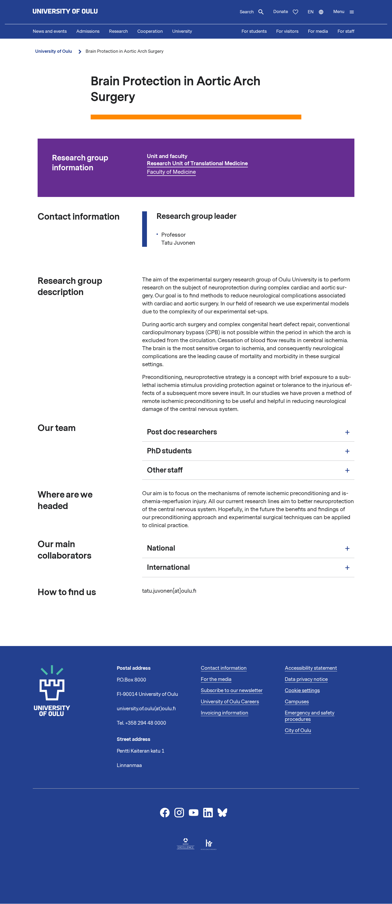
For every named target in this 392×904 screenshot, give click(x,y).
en (318, 16)
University (182, 31)
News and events (50, 31)
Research (118, 31)
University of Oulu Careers (230, 701)
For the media (216, 679)
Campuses (297, 701)
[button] (344, 12)
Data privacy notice (306, 679)
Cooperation (150, 31)
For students (254, 31)
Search (247, 12)
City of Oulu (298, 730)
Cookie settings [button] (302, 690)
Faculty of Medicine (171, 172)
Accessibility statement (311, 668)
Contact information (224, 668)
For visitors (287, 31)
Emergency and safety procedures (309, 716)
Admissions (87, 31)
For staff (346, 31)
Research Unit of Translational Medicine (197, 163)
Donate (280, 12)
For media (318, 31)
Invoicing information (224, 712)
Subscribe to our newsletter (232, 690)
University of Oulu (53, 51)
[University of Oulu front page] (77, 12)
